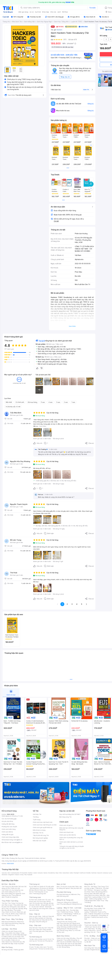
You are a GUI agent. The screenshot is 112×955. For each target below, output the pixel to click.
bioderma (51, 873)
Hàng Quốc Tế (89, 884)
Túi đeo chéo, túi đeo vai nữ (38, 939)
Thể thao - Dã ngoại (93, 890)
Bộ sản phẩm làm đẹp (13, 942)
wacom (99, 873)
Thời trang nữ (34, 884)
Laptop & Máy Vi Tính (99, 897)
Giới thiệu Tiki (37, 814)
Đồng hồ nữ (67, 902)
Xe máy (90, 940)
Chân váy (43, 890)
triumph (76, 873)
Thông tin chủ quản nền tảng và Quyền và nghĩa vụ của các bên (71, 847)
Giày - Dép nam (35, 925)
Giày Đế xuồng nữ (41, 921)
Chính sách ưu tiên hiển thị (67, 835)
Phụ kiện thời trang (64, 892)
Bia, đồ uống (8, 910)
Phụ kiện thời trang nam (68, 895)
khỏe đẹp (45, 12)
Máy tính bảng (10, 925)
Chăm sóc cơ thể (11, 935)
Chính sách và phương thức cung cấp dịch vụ (71, 838)
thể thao (65, 12)
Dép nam (39, 929)
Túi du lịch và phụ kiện (68, 886)
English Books (95, 950)
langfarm (11, 874)
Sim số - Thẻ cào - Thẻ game (100, 932)
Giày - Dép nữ (34, 914)
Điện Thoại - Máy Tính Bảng (12, 919)
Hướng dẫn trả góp (7, 834)
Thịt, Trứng (11, 903)
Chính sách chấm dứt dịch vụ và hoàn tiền (71, 843)
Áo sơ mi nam (41, 901)
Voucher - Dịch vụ (91, 923)
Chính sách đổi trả (7, 832)
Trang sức (60, 902)
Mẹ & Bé (96, 893)
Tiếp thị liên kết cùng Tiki (41, 835)
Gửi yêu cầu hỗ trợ (7, 821)
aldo (71, 873)
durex (45, 873)
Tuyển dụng (36, 819)
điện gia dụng (23, 12)
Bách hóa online (94, 895)
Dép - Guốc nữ (43, 916)
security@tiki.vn (17, 842)
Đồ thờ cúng (64, 930)
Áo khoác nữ (44, 888)
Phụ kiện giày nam (39, 931)
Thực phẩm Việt (18, 905)
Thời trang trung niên (39, 893)
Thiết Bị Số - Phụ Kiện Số (93, 906)
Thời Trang (101, 886)
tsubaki (30, 874)
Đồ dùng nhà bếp (7, 950)
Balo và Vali (61, 884)
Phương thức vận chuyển (9, 826)
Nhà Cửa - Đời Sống (64, 919)
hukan (17, 874)
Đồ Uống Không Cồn (68, 945)
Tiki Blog (35, 817)
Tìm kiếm (92, 8)
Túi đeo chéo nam (40, 947)
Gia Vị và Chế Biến (66, 942)
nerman (94, 873)
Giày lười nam (33, 928)
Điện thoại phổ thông (11, 923)
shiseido (4, 874)
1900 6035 (10, 863)
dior (9, 873)
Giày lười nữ (45, 920)
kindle (88, 873)
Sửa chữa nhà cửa (65, 923)
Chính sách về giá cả (65, 825)
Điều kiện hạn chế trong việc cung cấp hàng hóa (71, 828)
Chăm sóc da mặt (7, 931)
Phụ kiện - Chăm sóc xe (91, 938)
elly (57, 873)
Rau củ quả (8, 905)
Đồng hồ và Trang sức (65, 900)
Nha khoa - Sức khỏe (96, 930)
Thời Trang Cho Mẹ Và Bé (10, 886)
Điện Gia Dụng (7, 947)
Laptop (74, 915)
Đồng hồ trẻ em (77, 904)
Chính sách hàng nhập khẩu (10, 837)
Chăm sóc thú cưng (63, 938)
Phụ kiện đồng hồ (66, 904)
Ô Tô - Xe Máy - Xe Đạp (93, 936)
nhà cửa (53, 12)
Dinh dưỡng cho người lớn (13, 893)
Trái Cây (4, 903)
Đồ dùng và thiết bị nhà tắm (69, 927)
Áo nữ (31, 886)
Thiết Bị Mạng (67, 914)
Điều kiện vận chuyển (39, 840)
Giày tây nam (43, 928)
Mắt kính (74, 894)
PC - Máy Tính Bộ (65, 915)
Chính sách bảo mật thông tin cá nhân (45, 825)
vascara (4, 873)
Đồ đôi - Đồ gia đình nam (43, 905)
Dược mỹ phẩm (19, 943)
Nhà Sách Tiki (89, 945)
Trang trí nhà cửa (62, 921)
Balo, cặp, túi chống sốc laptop (69, 887)
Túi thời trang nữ (35, 937)
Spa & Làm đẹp (97, 927)
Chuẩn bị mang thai (12, 897)
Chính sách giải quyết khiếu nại (42, 827)
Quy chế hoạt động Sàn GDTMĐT (69, 814)
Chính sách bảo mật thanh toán (42, 822)
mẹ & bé (38, 12)
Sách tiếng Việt (89, 948)
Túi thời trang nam (36, 945)
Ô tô (95, 940)
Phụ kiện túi (49, 941)
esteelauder (15, 873)
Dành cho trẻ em (11, 912)
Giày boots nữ (36, 920)
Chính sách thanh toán (66, 832)
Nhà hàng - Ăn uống (94, 928)
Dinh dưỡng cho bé (11, 892)
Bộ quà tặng (66, 947)
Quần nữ (42, 886)
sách (59, 12)
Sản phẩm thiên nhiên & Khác (13, 937)
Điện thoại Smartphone (9, 921)
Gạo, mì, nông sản (12, 908)
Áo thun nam (33, 900)
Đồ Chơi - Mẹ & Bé (8, 884)
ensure (40, 873)
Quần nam (41, 900)
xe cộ (32, 12)
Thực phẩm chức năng (12, 933)
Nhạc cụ (71, 930)
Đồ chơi (21, 886)
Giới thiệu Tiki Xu (38, 833)
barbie (30, 873)
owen (35, 873)
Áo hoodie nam (38, 903)
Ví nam (31, 947)
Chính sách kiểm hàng (9, 829)
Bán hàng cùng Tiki (65, 817)
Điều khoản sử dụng (39, 830)
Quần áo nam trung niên (40, 908)
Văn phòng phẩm (100, 948)
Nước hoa (9, 942)
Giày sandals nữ (40, 918)
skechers (66, 873)
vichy (21, 874)
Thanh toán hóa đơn (90, 925)
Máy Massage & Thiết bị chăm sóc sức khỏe (14, 935)
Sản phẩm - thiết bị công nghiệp (96, 898)
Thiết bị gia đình (19, 950)
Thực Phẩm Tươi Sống (10, 901)
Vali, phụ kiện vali (76, 888)
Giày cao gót (33, 916)
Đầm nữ (36, 886)
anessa (105, 873)
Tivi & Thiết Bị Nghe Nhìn (95, 899)
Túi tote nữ (41, 941)
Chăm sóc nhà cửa (13, 915)
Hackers (59, 30)
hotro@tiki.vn (18, 840)
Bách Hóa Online (63, 936)
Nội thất (66, 925)
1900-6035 (10, 814)
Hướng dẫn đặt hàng (8, 824)
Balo (58, 886)
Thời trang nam (35, 897)
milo (60, 873)
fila (25, 874)
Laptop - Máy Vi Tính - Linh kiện (69, 908)
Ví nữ (49, 939)
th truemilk (23, 873)
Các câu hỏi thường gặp (9, 819)
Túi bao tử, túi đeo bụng (45, 949)
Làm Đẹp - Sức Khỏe (9, 929)
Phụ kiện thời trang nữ (63, 894)
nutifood (82, 873)
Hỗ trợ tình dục (17, 942)
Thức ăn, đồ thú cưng (11, 914)
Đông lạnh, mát (15, 907)
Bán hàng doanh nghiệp (40, 838)
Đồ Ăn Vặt (64, 943)
